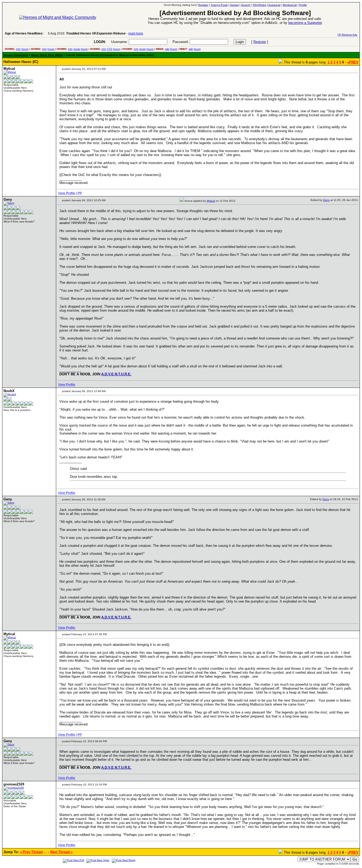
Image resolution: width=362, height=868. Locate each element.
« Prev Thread (31, 852)
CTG (109, 49)
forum (24, 49)
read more (135, 33)
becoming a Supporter (305, 23)
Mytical (211, 200)
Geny (326, 200)
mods (76, 49)
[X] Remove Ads (347, 34)
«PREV (353, 62)
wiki (167, 49)
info (18, 49)
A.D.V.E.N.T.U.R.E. (116, 374)
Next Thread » (61, 852)
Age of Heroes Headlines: (24, 33)
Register (259, 42)
